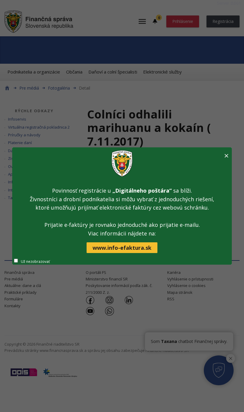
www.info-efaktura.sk (122, 247)
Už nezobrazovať (35, 261)
